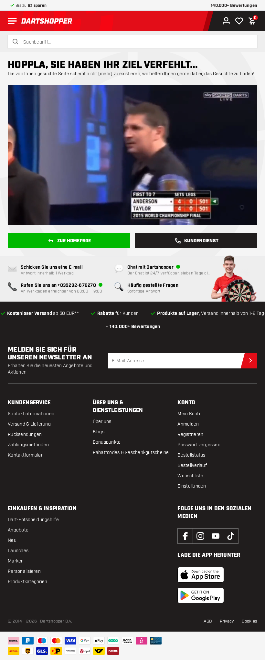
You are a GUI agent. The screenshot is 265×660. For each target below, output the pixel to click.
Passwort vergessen (198, 445)
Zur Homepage (74, 241)
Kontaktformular (25, 455)
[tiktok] (230, 536)
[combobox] (136, 42)
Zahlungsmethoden (28, 445)
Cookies (249, 621)
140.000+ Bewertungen (234, 5)
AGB (208, 621)
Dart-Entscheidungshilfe (33, 519)
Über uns (102, 421)
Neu (12, 540)
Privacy (227, 621)
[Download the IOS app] (200, 575)
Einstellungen (191, 486)
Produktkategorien (27, 581)
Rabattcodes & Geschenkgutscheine (131, 452)
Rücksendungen (25, 434)
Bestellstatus (191, 455)
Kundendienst (201, 241)
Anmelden (188, 424)
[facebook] (185, 536)
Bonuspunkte (107, 442)
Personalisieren (24, 571)
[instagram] (200, 536)
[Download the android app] (200, 595)
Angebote (18, 530)
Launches (18, 550)
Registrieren (190, 434)
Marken (16, 561)
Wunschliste (190, 476)
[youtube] (215, 536)
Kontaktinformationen (31, 414)
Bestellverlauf (192, 465)
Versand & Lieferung (29, 424)
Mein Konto (189, 414)
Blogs (98, 432)
